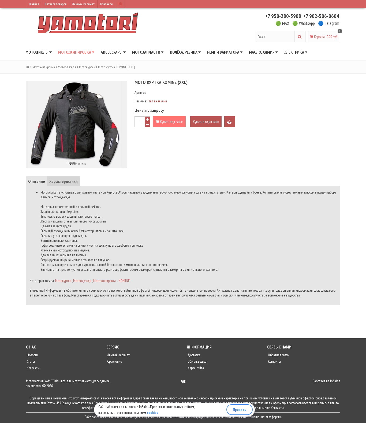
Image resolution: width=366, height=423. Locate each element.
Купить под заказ (171, 121)
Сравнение (114, 361)
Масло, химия (262, 52)
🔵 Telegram (328, 23)
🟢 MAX (282, 23)
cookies (152, 412)
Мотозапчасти (146, 52)
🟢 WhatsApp (303, 23)
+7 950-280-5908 (283, 16)
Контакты (106, 4)
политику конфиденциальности (199, 416)
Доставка (193, 354)
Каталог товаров (55, 4)
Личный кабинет (83, 4)
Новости (32, 354)
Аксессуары (112, 52)
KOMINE (124, 280)
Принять (239, 409)
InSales (335, 381)
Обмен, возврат (197, 361)
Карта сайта (195, 367)
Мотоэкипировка (75, 52)
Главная (34, 4)
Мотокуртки (87, 67)
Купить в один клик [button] (206, 121)
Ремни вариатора (223, 52)
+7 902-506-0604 (321, 16)
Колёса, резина (184, 52)
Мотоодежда (67, 67)
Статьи (31, 361)
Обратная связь (278, 354)
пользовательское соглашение (244, 416)
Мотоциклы (37, 52)
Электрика (294, 52)
